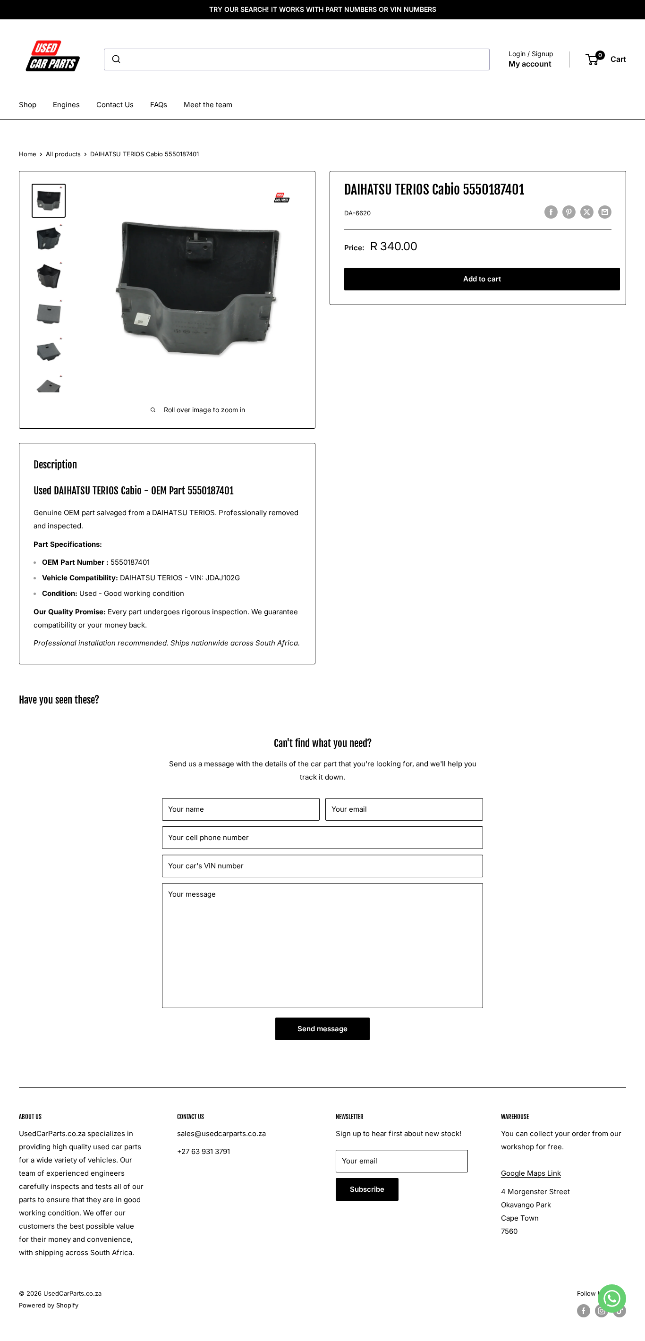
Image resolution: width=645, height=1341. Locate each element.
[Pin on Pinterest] (569, 212)
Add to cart (482, 278)
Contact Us (115, 104)
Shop (27, 104)
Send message (322, 1028)
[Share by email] (604, 212)
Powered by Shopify (48, 1305)
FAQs (158, 104)
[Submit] (115, 59)
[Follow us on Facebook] (583, 1310)
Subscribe (367, 1189)
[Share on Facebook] (551, 212)
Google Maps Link (531, 1173)
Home (27, 154)
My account (530, 63)
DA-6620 (357, 213)
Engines (66, 104)
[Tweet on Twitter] (587, 212)
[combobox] (297, 59)
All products (63, 154)
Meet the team (208, 104)
